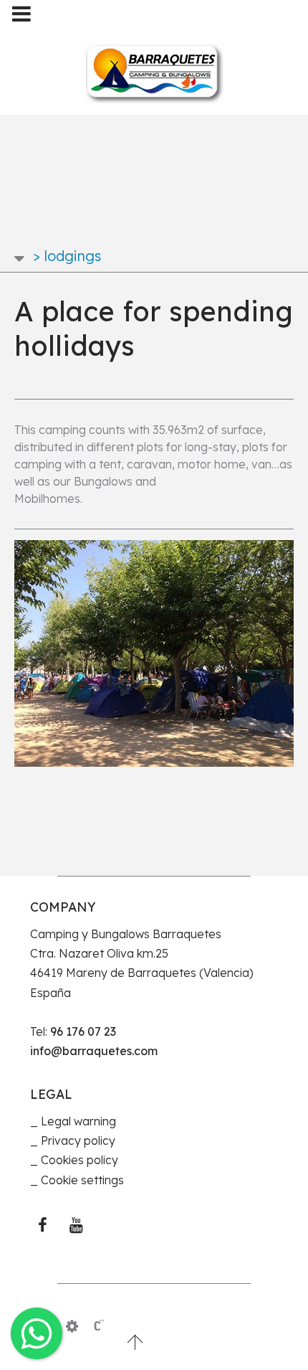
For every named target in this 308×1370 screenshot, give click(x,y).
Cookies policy (79, 1160)
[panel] (72, 1326)
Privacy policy (78, 1140)
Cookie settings (82, 1180)
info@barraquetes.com (94, 1051)
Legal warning (78, 1121)
